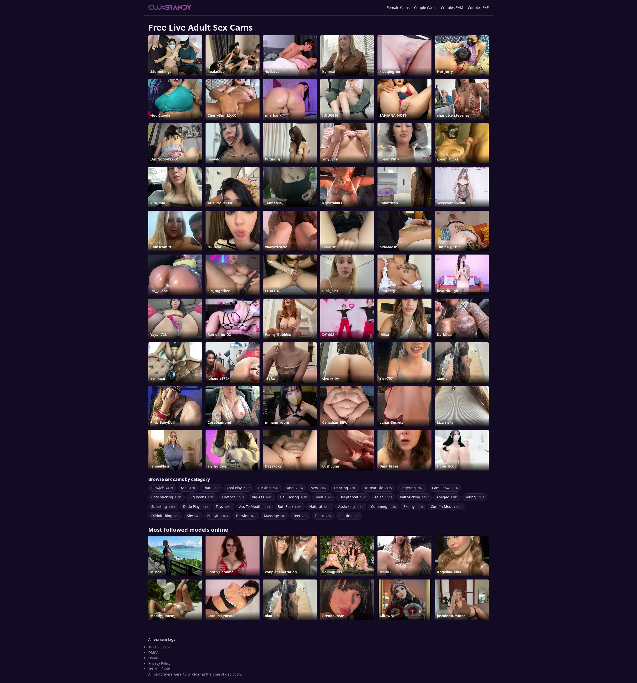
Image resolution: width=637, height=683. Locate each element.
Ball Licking (294, 497)
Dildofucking (165, 515)
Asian (383, 497)
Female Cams (398, 7)
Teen (323, 497)
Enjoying (217, 515)
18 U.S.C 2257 (159, 647)
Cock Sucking (166, 497)
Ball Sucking (414, 497)
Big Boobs (201, 497)
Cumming (383, 506)
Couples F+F (478, 7)
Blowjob (162, 487)
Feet (300, 515)
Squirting (163, 506)
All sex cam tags (161, 639)
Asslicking (350, 506)
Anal (295, 487)
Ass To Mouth (254, 506)
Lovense (233, 497)
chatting (349, 515)
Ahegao (447, 497)
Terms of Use (159, 668)
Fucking (268, 487)
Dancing (345, 487)
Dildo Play (195, 506)
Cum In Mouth (446, 506)
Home (153, 658)
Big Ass (262, 497)
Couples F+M (452, 7)
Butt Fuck (290, 506)
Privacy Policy (159, 663)
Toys (223, 506)
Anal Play (238, 487)
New (318, 487)
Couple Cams (425, 7)
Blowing (246, 515)
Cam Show (445, 487)
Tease (323, 515)
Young (474, 497)
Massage (275, 515)
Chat (211, 487)
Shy (193, 515)
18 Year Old (378, 487)
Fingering (412, 487)
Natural (319, 506)
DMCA (153, 652)
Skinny (413, 506)
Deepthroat (353, 497)
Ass (188, 487)
